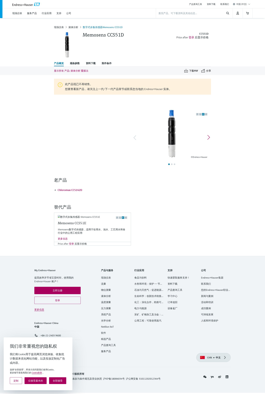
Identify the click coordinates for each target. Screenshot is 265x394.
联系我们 (224, 4)
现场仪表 (59, 27)
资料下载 (211, 4)
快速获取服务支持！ (179, 277)
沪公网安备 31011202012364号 (143, 378)
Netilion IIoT (107, 326)
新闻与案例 (207, 296)
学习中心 (172, 296)
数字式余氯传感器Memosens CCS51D (103, 27)
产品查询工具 (195, 4)
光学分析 (106, 320)
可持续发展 (207, 314)
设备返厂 (172, 308)
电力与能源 (140, 308)
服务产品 (106, 351)
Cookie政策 (37, 372)
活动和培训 (207, 302)
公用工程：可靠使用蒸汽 (147, 320)
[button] (57, 290)
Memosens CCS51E (72, 223)
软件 (103, 332)
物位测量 (106, 289)
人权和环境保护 (209, 320)
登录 (191, 37)
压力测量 (107, 308)
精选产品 (106, 338)
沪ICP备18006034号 (114, 378)
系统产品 (106, 314)
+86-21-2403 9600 (50, 335)
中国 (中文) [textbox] (241, 4)
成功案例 (206, 308)
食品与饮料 (140, 277)
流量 (103, 283)
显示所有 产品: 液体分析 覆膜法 (71, 70)
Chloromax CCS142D (70, 190)
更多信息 (63, 238)
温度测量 (106, 302)
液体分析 (73, 27)
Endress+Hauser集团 (212, 277)
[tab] (60, 63)
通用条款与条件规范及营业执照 (84, 378)
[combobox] (243, 4)
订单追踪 (172, 302)
